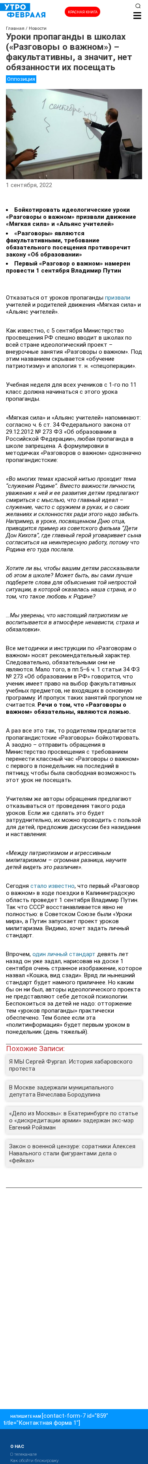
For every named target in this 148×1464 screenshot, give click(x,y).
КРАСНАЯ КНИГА (82, 12)
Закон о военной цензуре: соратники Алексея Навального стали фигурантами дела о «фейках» (72, 1153)
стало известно (52, 885)
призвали (117, 297)
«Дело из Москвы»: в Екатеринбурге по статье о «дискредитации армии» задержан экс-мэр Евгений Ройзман (73, 1120)
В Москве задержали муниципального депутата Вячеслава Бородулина (61, 1091)
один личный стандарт (64, 954)
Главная (15, 28)
